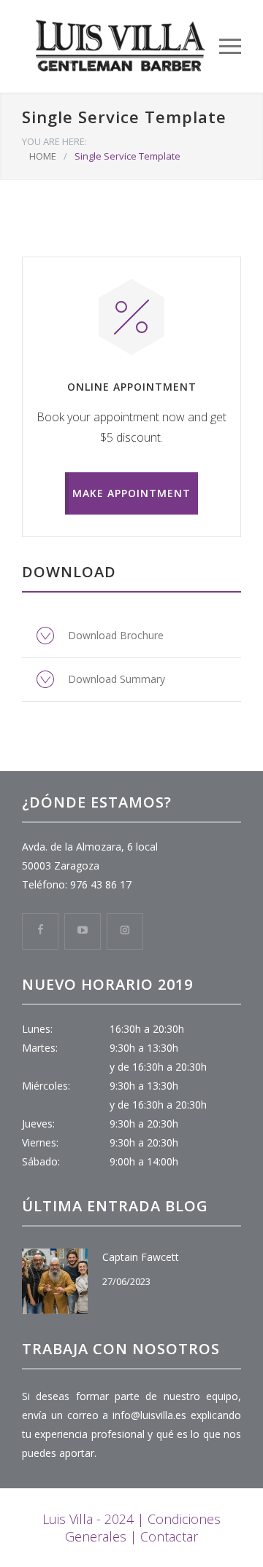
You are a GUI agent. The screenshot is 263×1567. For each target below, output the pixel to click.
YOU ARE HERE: (54, 141)
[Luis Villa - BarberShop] (120, 46)
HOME (42, 156)
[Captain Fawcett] (55, 1281)
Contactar (169, 1536)
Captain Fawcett (140, 1257)
